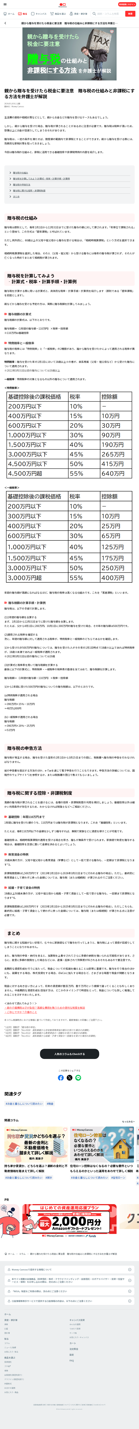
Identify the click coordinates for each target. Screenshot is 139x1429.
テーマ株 (73, 1333)
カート (73, 1343)
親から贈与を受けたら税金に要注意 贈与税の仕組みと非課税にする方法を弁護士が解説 (73, 1253)
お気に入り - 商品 (11, 1392)
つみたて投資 (75, 1328)
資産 (6, 1324)
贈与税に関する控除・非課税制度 (29, 190)
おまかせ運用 (9, 1388)
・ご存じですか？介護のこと (20, 1012)
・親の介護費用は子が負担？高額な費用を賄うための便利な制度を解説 (44, 1007)
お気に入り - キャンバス (79, 1337)
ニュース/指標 (10, 1347)
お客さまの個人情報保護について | (58, 1405)
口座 (6, 1328)
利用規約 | (89, 1405)
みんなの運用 (75, 1324)
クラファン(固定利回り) (14, 1379)
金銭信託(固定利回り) (13, 1375)
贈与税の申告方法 (21, 184)
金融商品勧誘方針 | (39, 1405)
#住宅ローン (118, 1177)
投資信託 (8, 1361)
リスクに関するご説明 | (78, 1405)
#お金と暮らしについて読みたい (23, 1177)
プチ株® (7, 1366)
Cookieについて (100, 1405)
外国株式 (8, 1383)
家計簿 (7, 1333)
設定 (72, 1354)
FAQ (72, 1360)
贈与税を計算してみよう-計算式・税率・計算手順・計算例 (41, 178)
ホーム (11, 1253)
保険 (6, 1370)
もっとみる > (128, 1121)
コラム (22, 1253)
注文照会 (74, 1348)
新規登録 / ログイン (127, 4)
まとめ (16, 196)
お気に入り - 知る (11, 1351)
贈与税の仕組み (20, 172)
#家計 (49, 1177)
